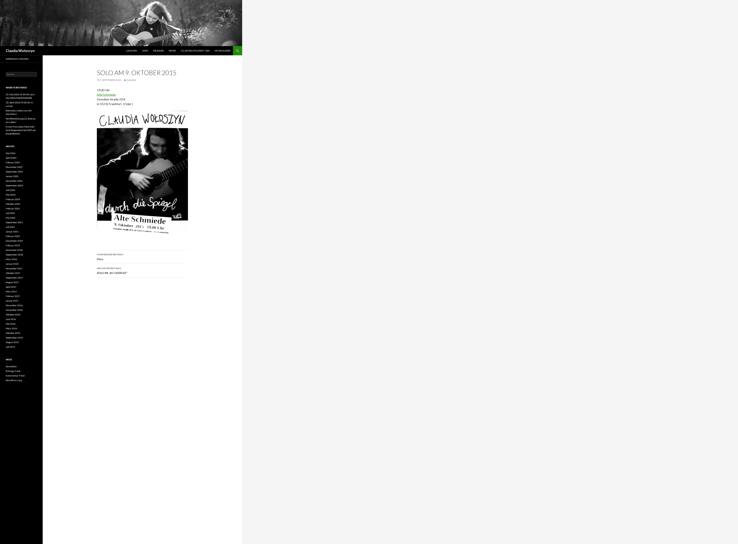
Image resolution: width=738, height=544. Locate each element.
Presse (172, 50)
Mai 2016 (10, 323)
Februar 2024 (13, 199)
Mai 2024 (10, 194)
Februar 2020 (13, 236)
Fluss (110, 257)
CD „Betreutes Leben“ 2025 (195, 50)
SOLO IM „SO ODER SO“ (112, 270)
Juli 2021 (10, 227)
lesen (145, 50)
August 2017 (12, 282)
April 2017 (11, 286)
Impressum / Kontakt (17, 59)
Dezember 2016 (14, 305)
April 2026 (11, 157)
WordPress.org (14, 380)
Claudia (131, 80)
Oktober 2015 (13, 333)
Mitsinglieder (222, 50)
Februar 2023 (13, 208)
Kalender (158, 50)
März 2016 (11, 328)
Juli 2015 (10, 346)
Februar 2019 (13, 245)
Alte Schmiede (106, 94)
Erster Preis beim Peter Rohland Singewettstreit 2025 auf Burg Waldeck (21, 130)
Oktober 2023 (13, 203)
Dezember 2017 (14, 268)
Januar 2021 (12, 231)
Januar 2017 (12, 300)
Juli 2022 (10, 213)
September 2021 (14, 222)
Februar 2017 (13, 296)
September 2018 (14, 254)
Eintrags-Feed (13, 371)
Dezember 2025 (14, 167)
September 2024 (14, 185)
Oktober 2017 (13, 273)
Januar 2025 (12, 176)
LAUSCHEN (131, 50)
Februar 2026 (13, 162)
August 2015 (12, 342)
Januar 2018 (12, 263)
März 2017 (11, 291)
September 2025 (14, 171)
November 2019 (14, 240)
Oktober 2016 (13, 314)
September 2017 (14, 277)
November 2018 (14, 250)
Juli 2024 (10, 190)
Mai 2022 (10, 217)
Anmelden (11, 366)
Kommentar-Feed (15, 375)
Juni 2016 (11, 319)
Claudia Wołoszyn (20, 51)
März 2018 (11, 259)
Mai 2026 (10, 153)
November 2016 (14, 309)
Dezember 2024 (14, 180)
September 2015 (14, 337)
